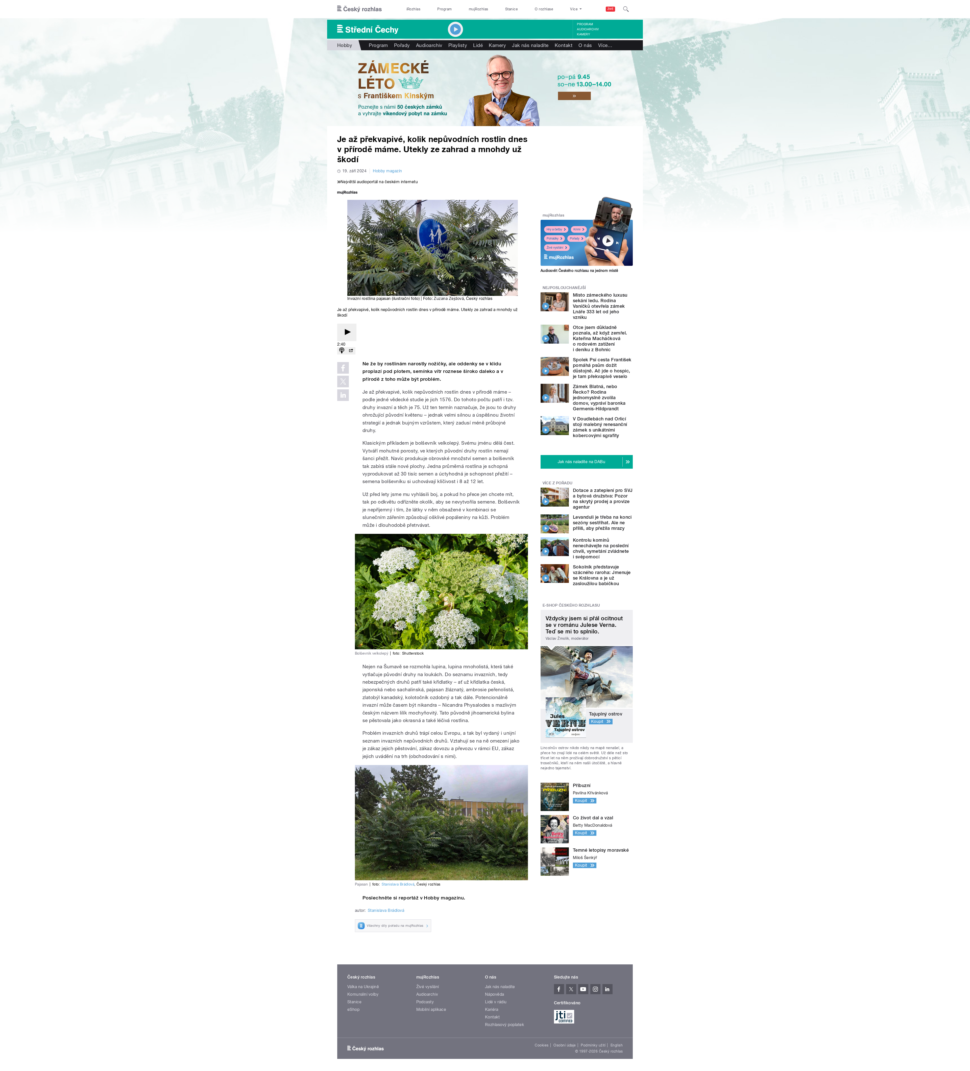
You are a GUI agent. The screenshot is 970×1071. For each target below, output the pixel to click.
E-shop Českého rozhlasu (571, 605)
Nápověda (494, 994)
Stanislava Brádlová (398, 884)
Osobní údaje (564, 1045)
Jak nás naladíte (530, 45)
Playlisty (457, 45)
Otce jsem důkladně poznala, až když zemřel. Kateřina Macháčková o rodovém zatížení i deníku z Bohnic (600, 338)
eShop (353, 1009)
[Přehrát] (346, 332)
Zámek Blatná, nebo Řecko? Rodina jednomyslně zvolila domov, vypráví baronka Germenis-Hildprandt (599, 397)
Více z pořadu (558, 483)
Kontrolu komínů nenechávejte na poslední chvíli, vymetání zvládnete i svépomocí (601, 548)
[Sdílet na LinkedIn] (343, 395)
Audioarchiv (588, 29)
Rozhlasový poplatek (504, 1024)
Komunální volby (362, 994)
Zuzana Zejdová (449, 298)
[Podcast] (341, 350)
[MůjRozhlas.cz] (347, 193)
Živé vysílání (555, 247)
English (617, 1045)
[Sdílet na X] (343, 381)
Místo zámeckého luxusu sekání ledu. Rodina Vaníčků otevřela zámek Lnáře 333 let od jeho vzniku (600, 306)
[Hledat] (626, 9)
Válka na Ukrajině (363, 986)
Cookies (541, 1045)
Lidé (478, 45)
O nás (585, 45)
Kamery (583, 34)
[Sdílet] (350, 350)
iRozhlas (413, 9)
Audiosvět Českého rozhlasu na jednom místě (579, 271)
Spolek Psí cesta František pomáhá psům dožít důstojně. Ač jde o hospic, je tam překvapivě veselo (602, 368)
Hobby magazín (387, 171)
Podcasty (425, 1001)
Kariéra (491, 1009)
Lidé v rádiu (496, 1001)
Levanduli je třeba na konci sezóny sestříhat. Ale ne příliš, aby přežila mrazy (602, 522)
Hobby (344, 45)
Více (605, 45)
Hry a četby (554, 229)
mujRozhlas (478, 9)
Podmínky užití (593, 1045)
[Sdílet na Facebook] (343, 368)
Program (444, 9)
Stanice (511, 9)
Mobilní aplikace (431, 1009)
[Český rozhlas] (359, 9)
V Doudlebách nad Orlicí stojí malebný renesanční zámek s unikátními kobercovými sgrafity (600, 427)
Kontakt (563, 45)
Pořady (402, 45)
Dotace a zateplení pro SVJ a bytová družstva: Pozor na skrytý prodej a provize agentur (603, 499)
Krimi (576, 229)
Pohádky (553, 238)
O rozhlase (544, 9)
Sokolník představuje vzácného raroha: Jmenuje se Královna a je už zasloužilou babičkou (602, 575)
